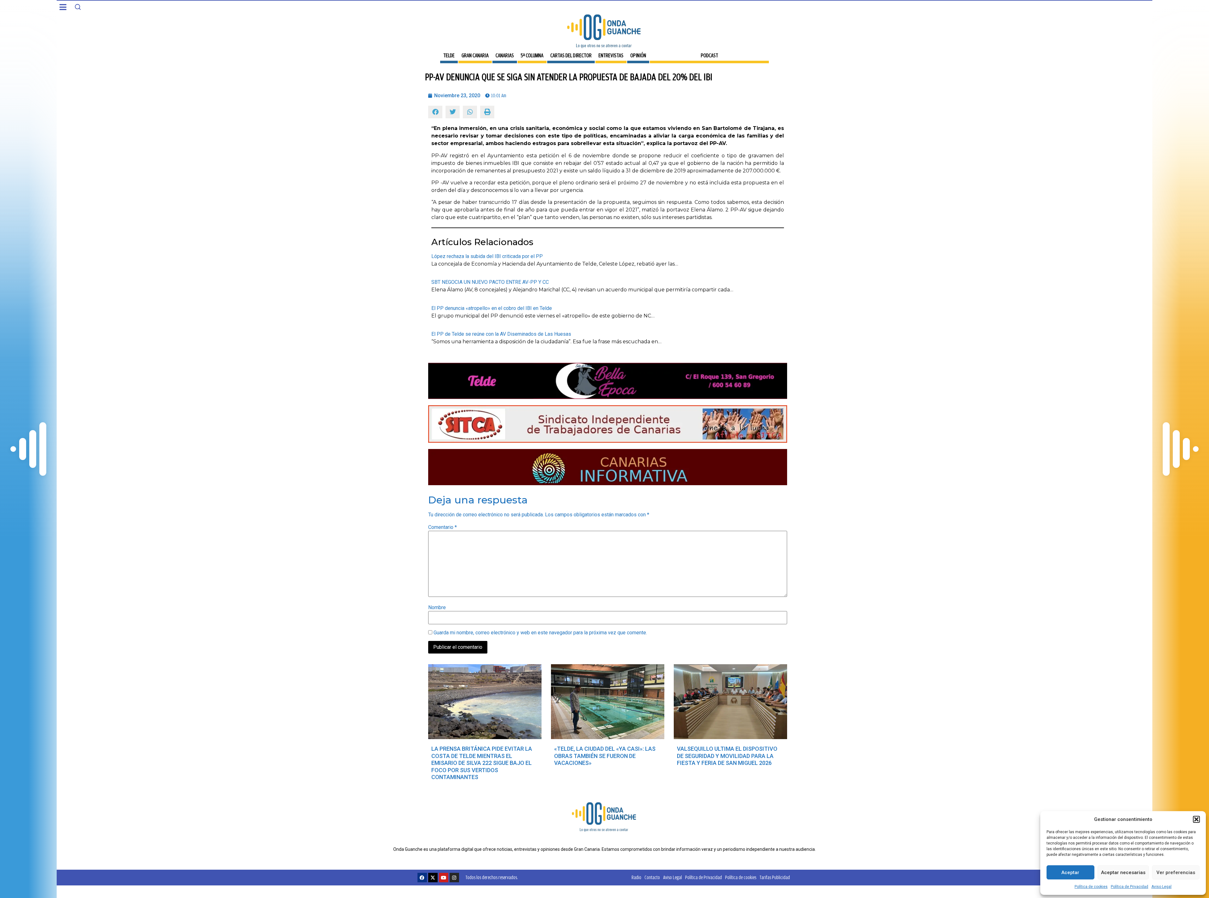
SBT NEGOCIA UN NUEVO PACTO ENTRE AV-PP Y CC (490, 282)
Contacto (652, 877)
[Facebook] (422, 877)
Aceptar (1070, 872)
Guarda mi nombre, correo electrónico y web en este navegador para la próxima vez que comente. (540, 632)
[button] (1196, 819)
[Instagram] (454, 877)
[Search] (77, 7)
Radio (636, 877)
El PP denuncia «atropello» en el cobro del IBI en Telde (491, 308)
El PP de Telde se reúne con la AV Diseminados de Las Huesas (501, 334)
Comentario (442, 527)
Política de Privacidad (1129, 886)
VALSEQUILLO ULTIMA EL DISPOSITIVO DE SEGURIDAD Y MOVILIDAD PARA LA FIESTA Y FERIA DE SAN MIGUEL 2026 (727, 755)
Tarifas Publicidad (774, 877)
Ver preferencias (1175, 872)
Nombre (437, 607)
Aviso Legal (1161, 886)
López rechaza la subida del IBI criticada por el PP (487, 256)
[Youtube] (443, 877)
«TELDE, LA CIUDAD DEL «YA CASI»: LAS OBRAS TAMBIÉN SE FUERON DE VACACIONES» (605, 755)
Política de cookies (1091, 886)
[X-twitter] (433, 877)
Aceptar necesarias (1123, 872)
